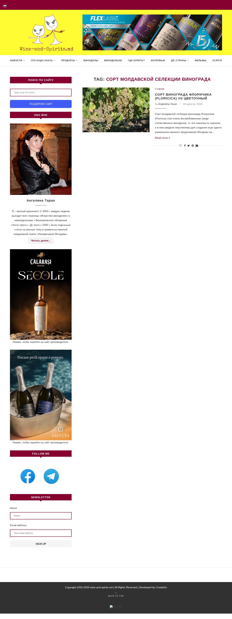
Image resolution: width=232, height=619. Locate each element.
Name (13, 508)
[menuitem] (4, 4)
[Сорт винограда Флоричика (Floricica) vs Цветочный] (116, 109)
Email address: (18, 525)
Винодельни (113, 60)
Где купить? (136, 60)
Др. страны (178, 60)
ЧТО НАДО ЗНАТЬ (42, 60)
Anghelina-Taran (167, 104)
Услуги (217, 60)
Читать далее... (41, 240)
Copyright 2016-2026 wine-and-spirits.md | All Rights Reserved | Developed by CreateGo (116, 587)
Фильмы (200, 60)
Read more (161, 137)
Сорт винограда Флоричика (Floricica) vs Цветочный (183, 96)
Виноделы (91, 60)
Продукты (68, 60)
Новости (16, 60)
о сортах (159, 88)
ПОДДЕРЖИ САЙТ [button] (40, 103)
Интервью (158, 60)
